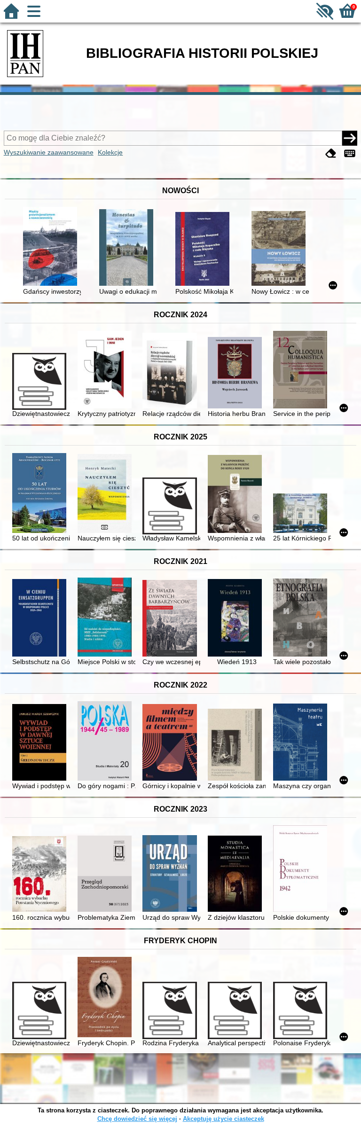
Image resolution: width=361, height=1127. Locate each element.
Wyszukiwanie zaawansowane (49, 152)
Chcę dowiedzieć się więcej (137, 1118)
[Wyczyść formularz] (330, 153)
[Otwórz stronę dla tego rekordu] (52, 247)
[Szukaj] (349, 138)
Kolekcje (110, 152)
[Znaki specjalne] (349, 153)
